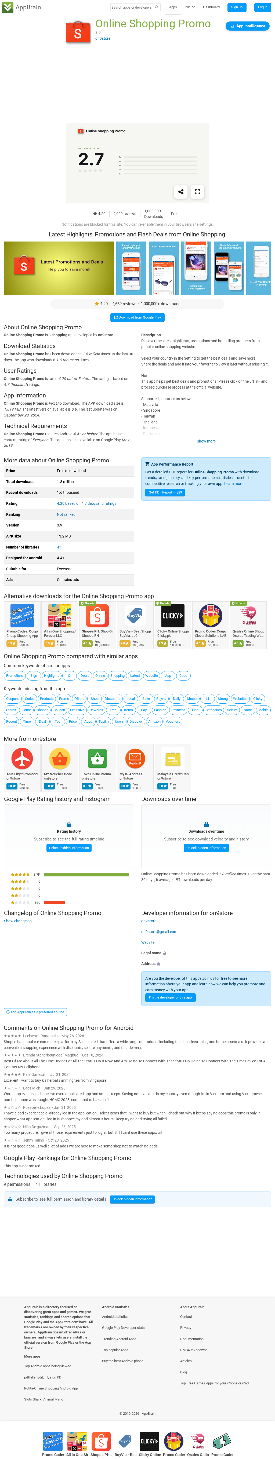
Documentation (192, 1339)
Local (130, 699)
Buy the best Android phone (122, 1361)
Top (57, 721)
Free (113, 710)
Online (100, 676)
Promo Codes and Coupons (222, 1455)
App (168, 676)
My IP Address (131, 774)
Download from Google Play (139, 317)
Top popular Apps (115, 1350)
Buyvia (161, 699)
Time (27, 721)
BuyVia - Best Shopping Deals (135, 631)
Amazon (154, 721)
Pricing (190, 7)
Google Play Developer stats (123, 1328)
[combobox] (132, 7)
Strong (223, 699)
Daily (176, 699)
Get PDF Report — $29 (165, 492)
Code (183, 676)
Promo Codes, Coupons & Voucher (22, 631)
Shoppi (192, 699)
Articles (186, 1361)
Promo (64, 699)
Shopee (42, 710)
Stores (11, 710)
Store (248, 710)
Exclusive (77, 710)
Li (207, 699)
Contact (186, 1317)
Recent (11, 721)
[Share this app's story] (181, 192)
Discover (136, 721)
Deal (42, 721)
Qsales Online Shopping (248, 631)
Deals (85, 676)
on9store (44, 739)
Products (47, 699)
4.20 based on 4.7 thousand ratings (86, 503)
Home (26, 710)
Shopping (117, 676)
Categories (213, 710)
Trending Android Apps (119, 1339)
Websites (240, 699)
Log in (262, 7)
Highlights (51, 676)
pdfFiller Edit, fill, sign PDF (43, 1377)
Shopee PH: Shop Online (97, 631)
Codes (30, 699)
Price (73, 721)
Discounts (112, 699)
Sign (33, 676)
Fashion (160, 710)
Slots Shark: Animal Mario (43, 1399)
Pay (144, 710)
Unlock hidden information (69, 848)
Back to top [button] (263, 1415)
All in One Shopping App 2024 (60, 631)
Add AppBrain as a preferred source (37, 1012)
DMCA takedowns (194, 1350)
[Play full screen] (197, 192)
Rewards (96, 710)
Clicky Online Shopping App (173, 631)
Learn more (233, 483)
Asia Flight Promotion (22, 774)
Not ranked (66, 514)
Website (151, 676)
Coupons (13, 699)
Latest (135, 676)
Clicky (257, 699)
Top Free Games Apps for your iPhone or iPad (214, 1383)
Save (146, 699)
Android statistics (115, 1317)
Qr (69, 676)
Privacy (185, 1328)
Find (195, 710)
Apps (173, 7)
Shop (95, 699)
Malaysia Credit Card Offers (173, 774)
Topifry (104, 721)
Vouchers (173, 721)
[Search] (156, 7)
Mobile (263, 710)
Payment (178, 710)
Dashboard (211, 7)
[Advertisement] (137, 85)
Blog (183, 1372)
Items (128, 710)
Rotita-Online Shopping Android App (51, 1388)
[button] (206, 953)
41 (59, 547)
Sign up (237, 7)
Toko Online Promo (96, 774)
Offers (79, 699)
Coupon (59, 710)
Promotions (15, 676)
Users (119, 721)
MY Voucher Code (58, 774)
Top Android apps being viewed (47, 1366)
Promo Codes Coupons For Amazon (210, 631)
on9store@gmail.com (159, 932)
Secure (232, 710)
